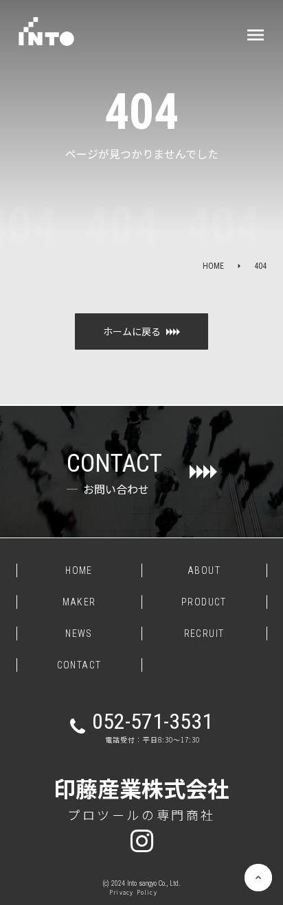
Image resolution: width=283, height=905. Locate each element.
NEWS (79, 633)
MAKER (79, 601)
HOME (213, 266)
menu (256, 35)
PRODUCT (204, 601)
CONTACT (79, 665)
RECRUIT (204, 633)
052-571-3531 (152, 721)
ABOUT (204, 570)
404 (260, 266)
